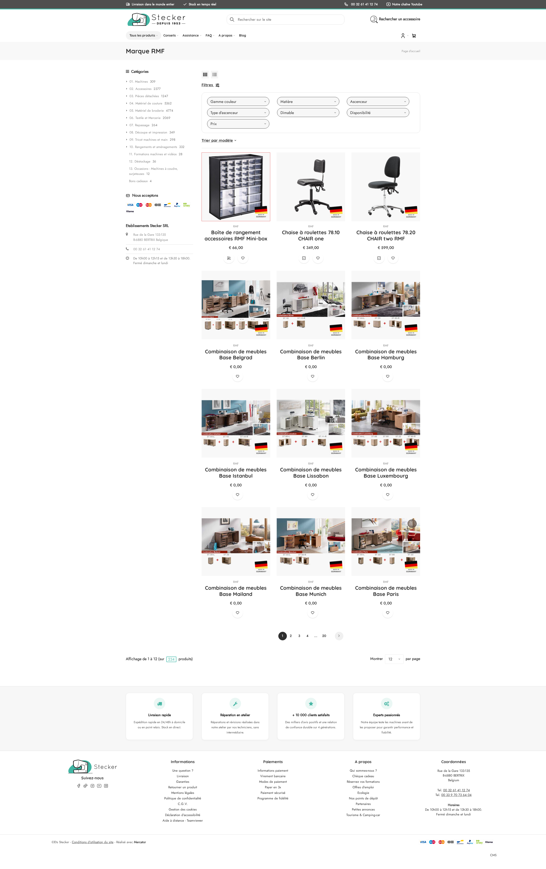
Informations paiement (273, 770)
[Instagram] (92, 785)
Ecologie (363, 792)
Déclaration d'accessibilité (182, 815)
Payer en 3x (273, 787)
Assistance (191, 35)
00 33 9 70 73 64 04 (456, 795)
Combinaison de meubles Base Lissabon (311, 472)
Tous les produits (142, 35)
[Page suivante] (339, 636)
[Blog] (106, 785)
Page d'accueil (411, 51)
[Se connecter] (404, 35)
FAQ (209, 35)
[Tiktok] (85, 785)
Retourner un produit (182, 787)
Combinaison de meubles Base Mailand (236, 591)
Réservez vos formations (363, 781)
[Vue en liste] (214, 74)
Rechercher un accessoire (399, 19)
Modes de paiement (273, 781)
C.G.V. (183, 804)
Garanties (182, 781)
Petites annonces (363, 809)
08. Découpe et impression (148, 132)
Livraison (183, 776)
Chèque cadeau (363, 776)
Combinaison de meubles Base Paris (386, 591)
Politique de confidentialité (182, 798)
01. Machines (138, 81)
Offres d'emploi (363, 787)
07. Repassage (139, 125)
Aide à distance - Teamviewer (183, 820)
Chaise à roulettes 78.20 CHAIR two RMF (385, 235)
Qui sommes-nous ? (363, 770)
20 (324, 635)
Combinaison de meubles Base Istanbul (236, 472)
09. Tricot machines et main (148, 139)
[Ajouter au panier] (229, 258)
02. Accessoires (140, 88)
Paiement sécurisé (273, 792)
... (315, 635)
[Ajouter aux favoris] (243, 258)
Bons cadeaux (138, 181)
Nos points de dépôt (363, 798)
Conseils (169, 35)
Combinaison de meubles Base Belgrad (236, 354)
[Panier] (414, 35)
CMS (493, 855)
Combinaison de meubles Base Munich (311, 591)
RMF (236, 226)
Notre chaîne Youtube (407, 4)
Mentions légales (182, 792)
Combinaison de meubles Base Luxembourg (386, 472)
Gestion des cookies (183, 809)
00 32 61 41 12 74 (364, 4)
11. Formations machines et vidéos (153, 154)
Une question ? (182, 770)
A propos (225, 35)
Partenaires (363, 804)
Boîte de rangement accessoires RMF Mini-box (236, 235)
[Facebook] (78, 785)
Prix (214, 124)
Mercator (140, 842)
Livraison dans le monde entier (153, 4)
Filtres (207, 84)
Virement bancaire (273, 776)
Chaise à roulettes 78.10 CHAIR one (311, 235)
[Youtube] (99, 785)
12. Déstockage (139, 161)
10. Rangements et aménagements (153, 147)
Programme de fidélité (272, 798)
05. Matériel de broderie (146, 110)
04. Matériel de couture (145, 103)
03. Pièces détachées (144, 96)
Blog (242, 35)
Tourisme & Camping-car (363, 815)
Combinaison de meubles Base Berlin (311, 354)
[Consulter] (304, 258)
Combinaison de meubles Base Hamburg (386, 354)
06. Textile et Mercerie (145, 118)
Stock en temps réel (202, 4)
